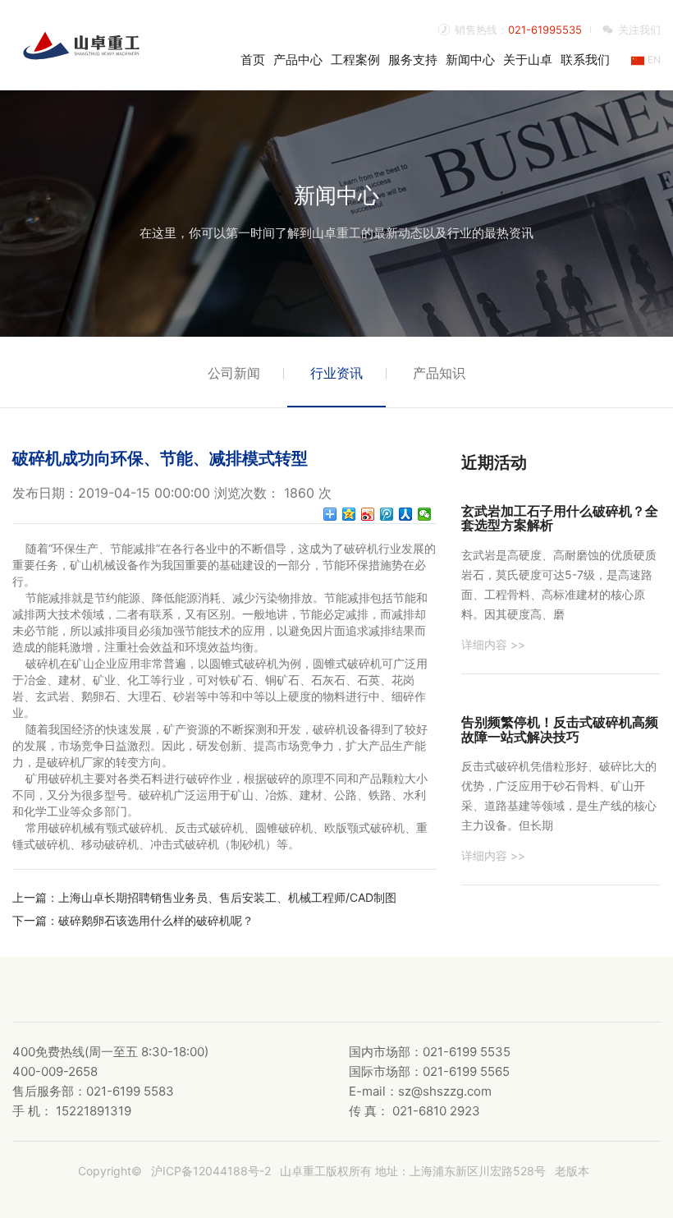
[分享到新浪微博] (368, 514)
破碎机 (361, 548)
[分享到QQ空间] (349, 514)
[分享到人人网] (406, 514)
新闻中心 (470, 59)
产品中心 (298, 59)
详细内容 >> (493, 644)
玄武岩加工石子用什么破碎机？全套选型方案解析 (559, 518)
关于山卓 (527, 59)
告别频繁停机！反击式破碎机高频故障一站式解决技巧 (559, 729)
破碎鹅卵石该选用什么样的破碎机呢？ (156, 920)
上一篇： (35, 897)
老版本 (572, 1171)
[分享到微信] (425, 514)
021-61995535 (545, 29)
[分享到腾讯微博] (387, 514)
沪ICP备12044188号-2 (211, 1171)
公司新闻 (234, 373)
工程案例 (355, 59)
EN (653, 59)
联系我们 (585, 59)
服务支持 (412, 59)
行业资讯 (336, 373)
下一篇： (35, 920)
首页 (252, 59)
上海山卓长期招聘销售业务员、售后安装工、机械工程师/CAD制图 (227, 897)
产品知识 (439, 373)
